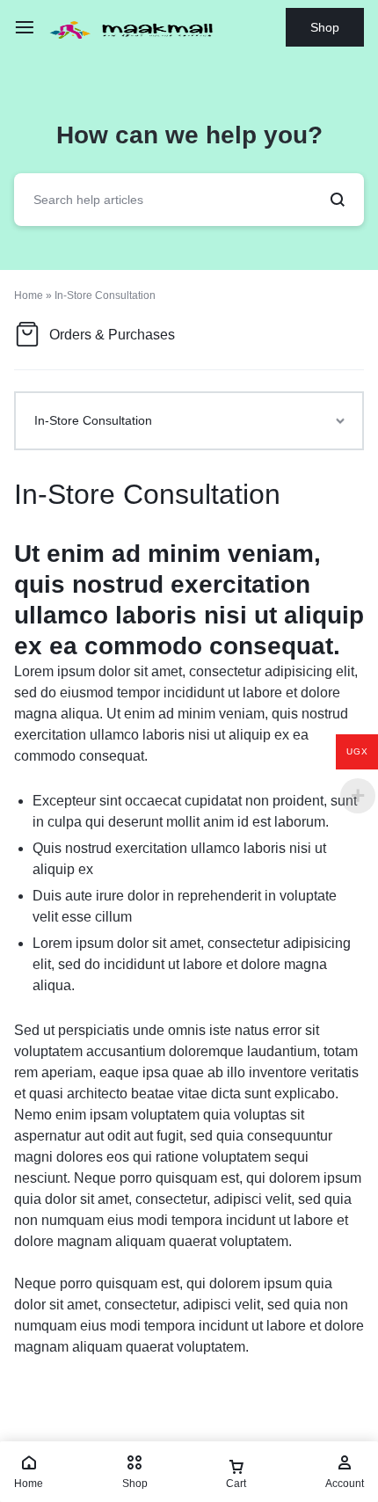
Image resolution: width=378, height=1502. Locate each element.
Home (28, 295)
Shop (324, 27)
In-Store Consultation (147, 494)
